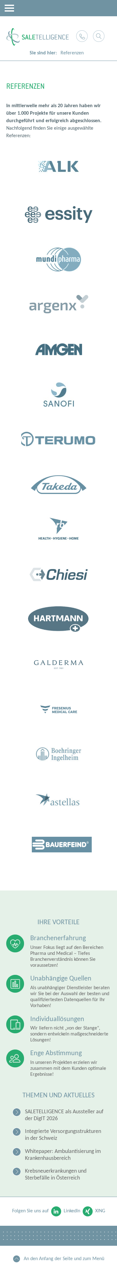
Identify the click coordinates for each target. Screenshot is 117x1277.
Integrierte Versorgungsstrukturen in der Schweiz (63, 1135)
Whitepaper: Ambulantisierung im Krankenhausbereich (63, 1155)
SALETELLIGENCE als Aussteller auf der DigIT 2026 (64, 1115)
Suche (99, 36)
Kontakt (82, 36)
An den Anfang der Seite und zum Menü (64, 1258)
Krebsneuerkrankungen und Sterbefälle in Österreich (55, 1174)
